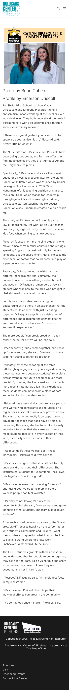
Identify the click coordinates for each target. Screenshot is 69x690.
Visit (5, 669)
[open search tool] (58, 8)
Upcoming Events (14, 674)
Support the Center (15, 678)
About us (8, 665)
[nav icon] (64, 8)
